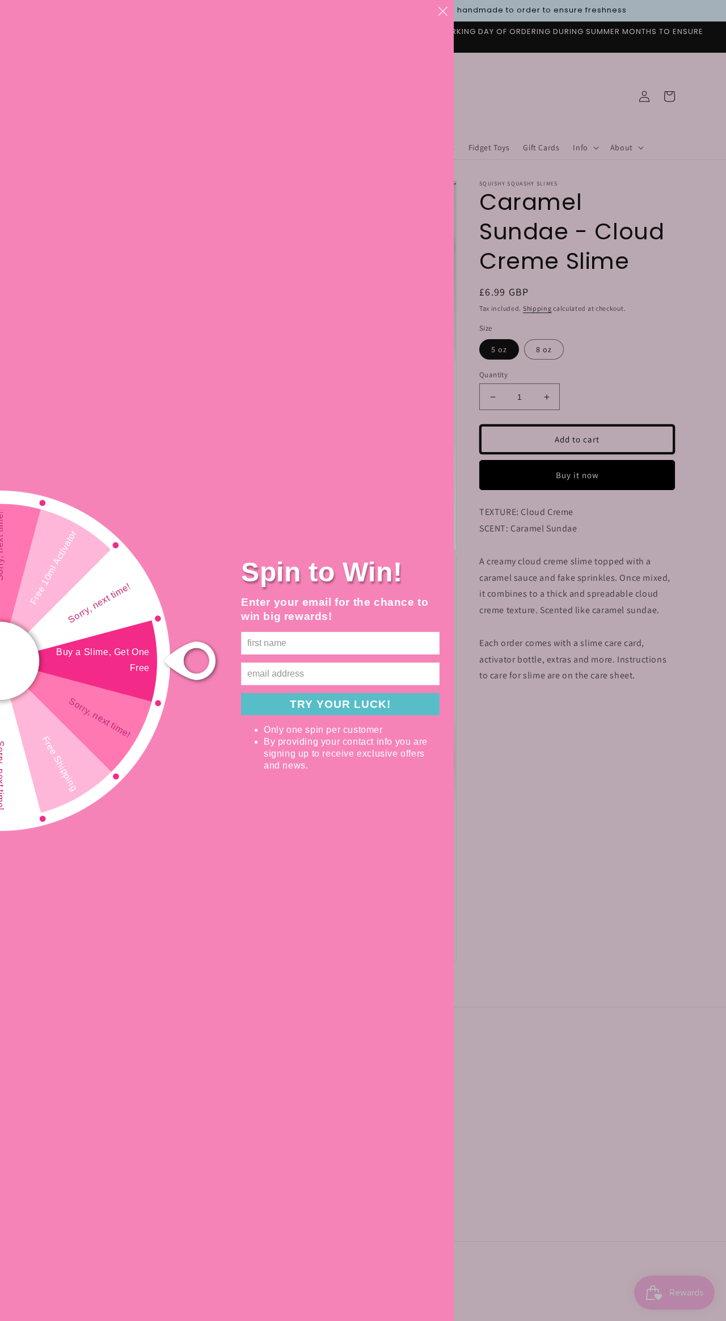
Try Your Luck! (340, 704)
